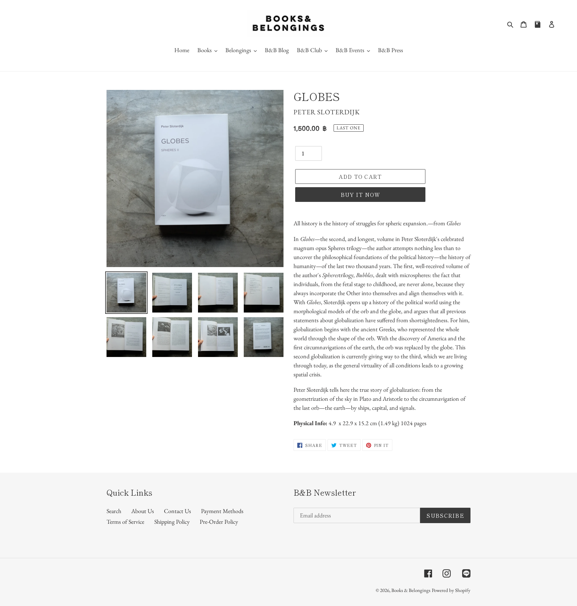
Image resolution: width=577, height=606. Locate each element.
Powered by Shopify (451, 590)
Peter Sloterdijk (327, 112)
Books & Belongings (410, 590)
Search (114, 511)
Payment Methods (222, 511)
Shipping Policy (172, 521)
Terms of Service (125, 521)
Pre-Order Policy (219, 521)
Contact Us (177, 511)
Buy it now (360, 195)
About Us (142, 511)
